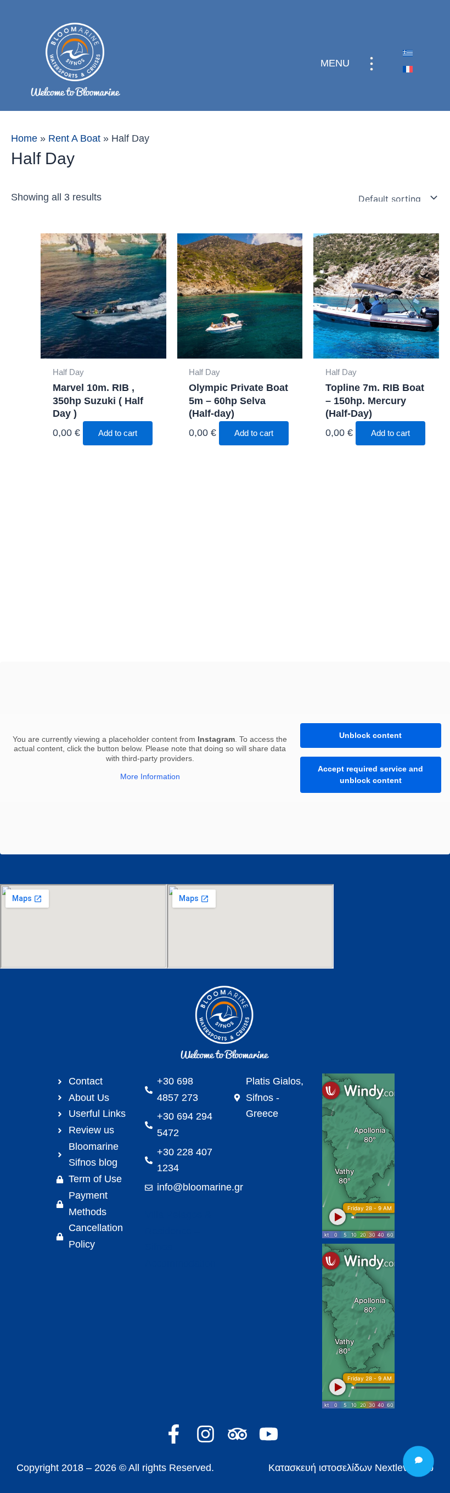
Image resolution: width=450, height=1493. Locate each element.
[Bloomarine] (225, 1024)
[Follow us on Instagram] (209, 1434)
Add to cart (117, 433)
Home (24, 138)
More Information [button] (150, 776)
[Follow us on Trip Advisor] (241, 1434)
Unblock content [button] (370, 735)
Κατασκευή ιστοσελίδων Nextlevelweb (351, 1467)
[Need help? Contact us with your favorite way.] (418, 1461)
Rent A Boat (74, 138)
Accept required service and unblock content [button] (370, 774)
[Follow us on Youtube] (272, 1434)
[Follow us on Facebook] (177, 1434)
